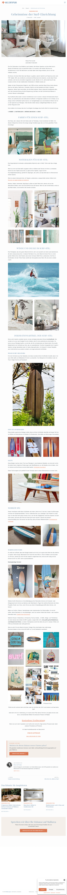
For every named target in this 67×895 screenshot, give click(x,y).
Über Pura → (17, 770)
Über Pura (37, 879)
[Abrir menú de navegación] (65, 2)
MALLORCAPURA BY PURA (33, 736)
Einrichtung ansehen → (19, 753)
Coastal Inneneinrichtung (14, 778)
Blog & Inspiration (39, 869)
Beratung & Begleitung (40, 862)
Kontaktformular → (7, 886)
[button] (64, 880)
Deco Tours (37, 864)
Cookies (37, 891)
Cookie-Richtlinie (47, 892)
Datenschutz (53, 892)
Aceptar (43, 889)
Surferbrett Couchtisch (40, 467)
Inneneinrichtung (33, 11)
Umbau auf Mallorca (39, 858)
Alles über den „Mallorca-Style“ (51, 778)
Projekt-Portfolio (38, 867)
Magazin (27, 8)
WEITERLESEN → (5, 811)
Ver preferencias (60, 889)
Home (36, 877)
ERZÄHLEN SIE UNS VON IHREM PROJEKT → (33, 830)
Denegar (51, 889)
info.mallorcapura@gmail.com (9, 878)
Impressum (58, 892)
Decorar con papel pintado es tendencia (18, 180)
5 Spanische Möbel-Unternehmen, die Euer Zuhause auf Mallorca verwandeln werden (11, 806)
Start (23, 8)
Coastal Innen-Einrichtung (23, 614)
